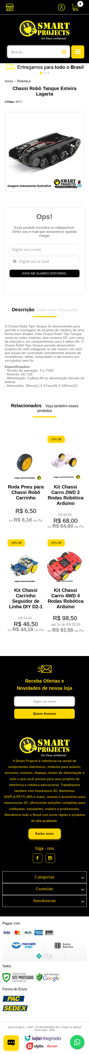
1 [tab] (41, 73)
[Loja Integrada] (43, 1038)
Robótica (24, 81)
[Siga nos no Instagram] (50, 858)
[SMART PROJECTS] (44, 29)
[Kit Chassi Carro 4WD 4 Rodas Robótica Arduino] (64, 587)
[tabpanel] (44, 66)
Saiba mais (44, 833)
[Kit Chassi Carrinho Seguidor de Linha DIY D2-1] (24, 586)
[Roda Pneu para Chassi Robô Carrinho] (24, 479)
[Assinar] (44, 714)
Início (9, 81)
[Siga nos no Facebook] (37, 858)
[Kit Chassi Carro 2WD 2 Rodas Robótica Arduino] (64, 482)
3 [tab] (48, 73)
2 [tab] (44, 73)
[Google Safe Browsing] (48, 977)
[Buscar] (64, 51)
